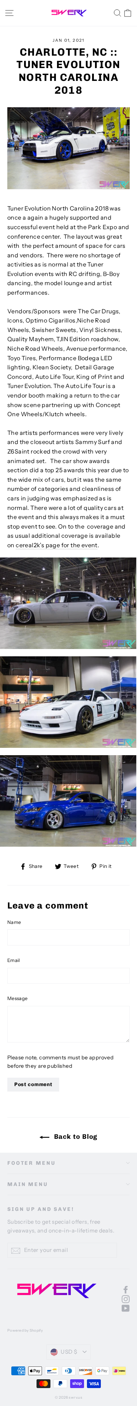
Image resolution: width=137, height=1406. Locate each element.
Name (14, 922)
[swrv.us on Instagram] (126, 1299)
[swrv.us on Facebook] (126, 1289)
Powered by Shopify (25, 1330)
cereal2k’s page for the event (57, 545)
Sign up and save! (40, 1209)
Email (13, 960)
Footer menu (31, 1163)
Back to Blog (75, 1137)
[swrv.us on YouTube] (126, 1308)
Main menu (27, 1184)
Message (17, 998)
